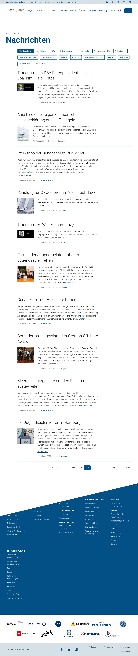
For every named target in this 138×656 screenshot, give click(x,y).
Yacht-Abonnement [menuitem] (14, 598)
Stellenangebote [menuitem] (117, 536)
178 (101, 468)
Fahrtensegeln (83, 51)
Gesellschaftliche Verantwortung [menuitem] (117, 515)
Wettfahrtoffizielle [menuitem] (92, 523)
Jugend (64, 57)
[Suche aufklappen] (119, 10)
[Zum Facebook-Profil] (118, 2)
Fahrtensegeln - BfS (102, 51)
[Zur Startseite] (15, 10)
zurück (50, 468)
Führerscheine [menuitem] (90, 504)
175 (80, 468)
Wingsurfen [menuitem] (37, 511)
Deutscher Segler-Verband (15, 2)
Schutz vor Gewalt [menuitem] (66, 532)
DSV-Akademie (66, 51)
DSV (53, 51)
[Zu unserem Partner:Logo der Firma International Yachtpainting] (90, 633)
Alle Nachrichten (25, 51)
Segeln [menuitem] (31, 10)
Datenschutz (125, 647)
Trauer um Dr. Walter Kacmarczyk (46, 224)
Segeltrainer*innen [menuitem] (92, 511)
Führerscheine (58, 2)
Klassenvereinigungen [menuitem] (42, 519)
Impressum (125, 652)
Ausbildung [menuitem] (11, 586)
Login (128, 11)
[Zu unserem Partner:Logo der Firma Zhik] (47, 633)
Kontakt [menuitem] (114, 544)
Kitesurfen (76, 57)
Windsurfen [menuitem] (89, 515)
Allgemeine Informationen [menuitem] (12, 556)
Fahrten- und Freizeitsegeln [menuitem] (12, 577)
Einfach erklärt (94, 647)
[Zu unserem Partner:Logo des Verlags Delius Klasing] (26, 633)
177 (94, 468)
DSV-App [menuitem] (114, 525)
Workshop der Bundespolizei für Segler (51, 153)
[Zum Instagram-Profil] (124, 2)
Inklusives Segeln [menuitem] (14, 527)
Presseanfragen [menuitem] (117, 532)
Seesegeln (124, 57)
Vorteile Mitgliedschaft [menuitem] (120, 521)
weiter (127, 468)
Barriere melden (110, 647)
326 (113, 468)
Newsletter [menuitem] (115, 529)
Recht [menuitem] (9, 568)
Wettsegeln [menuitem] (11, 582)
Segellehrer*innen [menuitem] (92, 508)
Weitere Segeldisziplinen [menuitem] (17, 531)
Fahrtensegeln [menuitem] (13, 523)
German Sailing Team (34, 2)
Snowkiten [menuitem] (37, 515)
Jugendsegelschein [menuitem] (66, 510)
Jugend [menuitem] (52, 10)
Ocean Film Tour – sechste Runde (46, 299)
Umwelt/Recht (24, 64)
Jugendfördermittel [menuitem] (66, 522)
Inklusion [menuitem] (10, 572)
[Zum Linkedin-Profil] (130, 2)
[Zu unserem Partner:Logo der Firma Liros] (123, 623)
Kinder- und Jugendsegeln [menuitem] (64, 505)
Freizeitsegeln (120, 51)
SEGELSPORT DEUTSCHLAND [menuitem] (117, 505)
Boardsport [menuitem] (41, 10)
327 (120, 468)
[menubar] (71, 10)
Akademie (47, 2)
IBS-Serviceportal (71, 2)
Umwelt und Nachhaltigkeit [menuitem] (13, 562)
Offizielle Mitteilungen (94, 57)
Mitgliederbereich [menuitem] (97, 10)
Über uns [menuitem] (82, 10)
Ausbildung (41, 51)
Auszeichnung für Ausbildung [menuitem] (92, 532)
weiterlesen (22, 175)
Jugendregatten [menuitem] (65, 514)
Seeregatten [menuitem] (12, 515)
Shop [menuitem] (112, 10)
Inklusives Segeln (48, 57)
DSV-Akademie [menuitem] (90, 527)
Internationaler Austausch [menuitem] (65, 527)
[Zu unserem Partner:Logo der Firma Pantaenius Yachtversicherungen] (101, 623)
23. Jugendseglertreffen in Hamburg (49, 422)
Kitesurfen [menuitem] (37, 508)
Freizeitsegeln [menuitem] (12, 519)
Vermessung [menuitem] (12, 535)
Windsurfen (40, 64)
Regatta (111, 57)
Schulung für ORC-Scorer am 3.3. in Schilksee (56, 192)
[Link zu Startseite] (7, 33)
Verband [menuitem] (114, 510)
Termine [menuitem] (114, 540)
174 (73, 468)
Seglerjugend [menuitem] (64, 518)
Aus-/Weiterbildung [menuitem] (67, 10)
